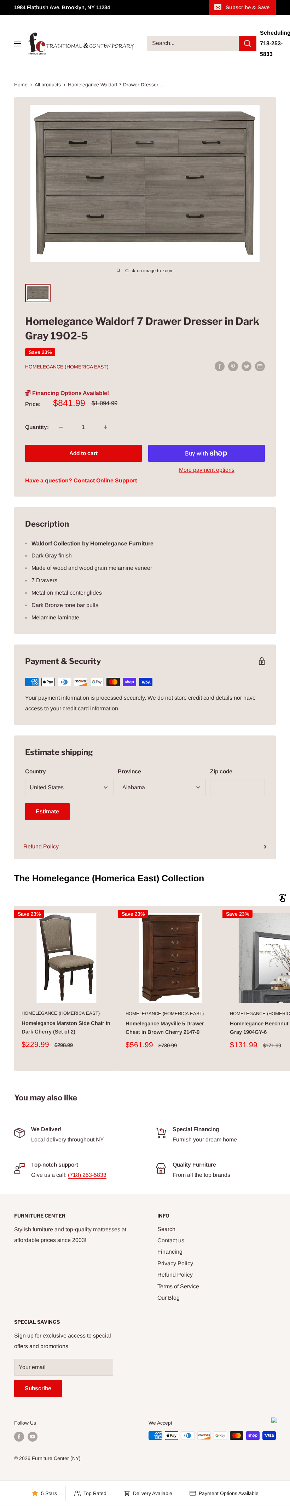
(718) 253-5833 (87, 1175)
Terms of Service (178, 1286)
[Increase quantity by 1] (105, 427)
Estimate (47, 811)
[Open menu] (17, 43)
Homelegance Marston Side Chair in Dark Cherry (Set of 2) (66, 1027)
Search (166, 1229)
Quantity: (37, 427)
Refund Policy (41, 846)
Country (35, 771)
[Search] (247, 43)
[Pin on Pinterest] (233, 366)
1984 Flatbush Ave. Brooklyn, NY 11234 (62, 7)
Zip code (221, 771)
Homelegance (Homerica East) (67, 367)
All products (48, 84)
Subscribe (38, 1388)
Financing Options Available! (70, 393)
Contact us (170, 1240)
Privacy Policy (175, 1263)
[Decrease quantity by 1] (60, 427)
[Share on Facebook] (220, 366)
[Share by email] (260, 366)
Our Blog (168, 1298)
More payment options (206, 470)
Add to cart (83, 453)
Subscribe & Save (247, 7)
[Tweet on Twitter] (246, 366)
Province (129, 771)
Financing (169, 1252)
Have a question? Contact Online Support (81, 480)
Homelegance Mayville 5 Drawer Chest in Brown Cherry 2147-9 (165, 1027)
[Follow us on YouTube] (32, 1436)
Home (21, 84)
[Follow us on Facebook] (19, 1436)
